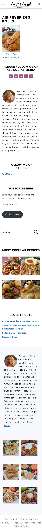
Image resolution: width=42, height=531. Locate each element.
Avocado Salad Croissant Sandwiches (20, 321)
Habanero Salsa (9, 337)
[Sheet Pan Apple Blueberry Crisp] (29, 495)
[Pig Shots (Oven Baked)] (11, 266)
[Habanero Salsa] (29, 472)
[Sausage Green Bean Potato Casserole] (11, 290)
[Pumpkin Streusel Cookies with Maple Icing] (11, 495)
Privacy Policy (22, 526)
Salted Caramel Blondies (14, 333)
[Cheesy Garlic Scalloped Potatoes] (30, 290)
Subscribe (12, 214)
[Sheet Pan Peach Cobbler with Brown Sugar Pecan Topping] (29, 448)
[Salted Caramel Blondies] (11, 472)
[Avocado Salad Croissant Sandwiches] (11, 448)
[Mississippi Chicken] (30, 266)
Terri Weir (7, 174)
